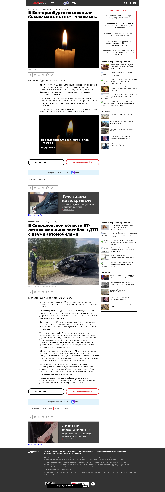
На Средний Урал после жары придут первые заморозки (119, 17)
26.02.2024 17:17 (33, 9)
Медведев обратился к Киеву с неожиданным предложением (121, 137)
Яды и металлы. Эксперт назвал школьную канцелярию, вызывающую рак (122, 227)
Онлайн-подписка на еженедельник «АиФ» (111, 451)
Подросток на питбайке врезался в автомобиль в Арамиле (119, 35)
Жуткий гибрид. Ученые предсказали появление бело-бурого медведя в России (124, 235)
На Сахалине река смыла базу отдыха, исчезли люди (120, 144)
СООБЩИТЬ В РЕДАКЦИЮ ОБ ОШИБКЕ (69, 453)
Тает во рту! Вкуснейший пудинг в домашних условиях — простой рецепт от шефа (122, 66)
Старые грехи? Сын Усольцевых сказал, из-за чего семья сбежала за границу (123, 242)
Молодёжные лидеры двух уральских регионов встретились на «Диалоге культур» (118, 52)
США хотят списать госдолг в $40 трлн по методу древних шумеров (122, 115)
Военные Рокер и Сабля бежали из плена (122, 130)
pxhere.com (32, 69)
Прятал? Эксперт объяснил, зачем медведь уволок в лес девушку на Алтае (122, 264)
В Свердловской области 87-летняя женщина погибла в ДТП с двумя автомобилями (119, 26)
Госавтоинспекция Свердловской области (43, 286)
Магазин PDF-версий (86, 451)
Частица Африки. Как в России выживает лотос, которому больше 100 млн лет (123, 74)
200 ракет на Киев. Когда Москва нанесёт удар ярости (121, 122)
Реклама (47, 451)
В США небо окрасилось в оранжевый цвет (119, 290)
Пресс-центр (72, 451)
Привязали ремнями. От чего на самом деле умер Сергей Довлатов (122, 283)
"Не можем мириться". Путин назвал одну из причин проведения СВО (122, 276)
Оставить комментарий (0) (82, 162)
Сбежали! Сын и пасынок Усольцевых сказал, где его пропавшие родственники (124, 81)
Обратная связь (49, 453)
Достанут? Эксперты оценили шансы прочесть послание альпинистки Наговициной (124, 96)
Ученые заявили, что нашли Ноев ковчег (121, 305)
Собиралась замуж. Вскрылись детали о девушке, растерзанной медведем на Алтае (122, 103)
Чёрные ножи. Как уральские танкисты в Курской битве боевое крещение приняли (119, 43)
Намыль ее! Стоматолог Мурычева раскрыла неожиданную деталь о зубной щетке (123, 249)
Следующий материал (65, 486)
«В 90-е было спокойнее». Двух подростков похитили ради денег (122, 256)
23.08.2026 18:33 (33, 222)
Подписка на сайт (58, 451)
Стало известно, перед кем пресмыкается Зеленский (119, 298)
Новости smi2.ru (35, 215)
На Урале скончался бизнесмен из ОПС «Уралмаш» (65, 141)
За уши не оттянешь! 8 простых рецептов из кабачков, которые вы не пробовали (124, 88)
